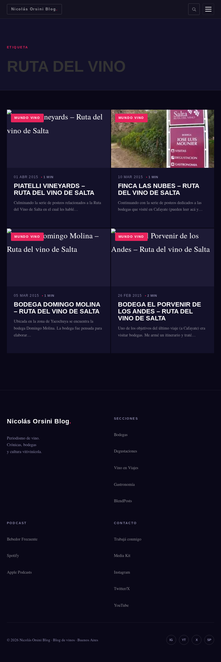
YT (184, 640)
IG (171, 640)
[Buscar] (194, 9)
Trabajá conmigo (127, 539)
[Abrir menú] (208, 9)
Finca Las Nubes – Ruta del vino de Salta (158, 189)
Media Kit (122, 555)
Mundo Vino (27, 117)
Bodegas (120, 434)
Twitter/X (122, 588)
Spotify (13, 555)
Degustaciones (125, 451)
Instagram (122, 572)
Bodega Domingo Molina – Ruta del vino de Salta (57, 308)
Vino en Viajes (126, 467)
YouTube (121, 605)
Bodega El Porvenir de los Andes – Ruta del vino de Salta (159, 311)
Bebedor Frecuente (22, 539)
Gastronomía (124, 484)
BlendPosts (123, 500)
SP (209, 640)
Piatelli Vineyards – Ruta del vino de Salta (54, 189)
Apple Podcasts (19, 572)
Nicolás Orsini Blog (34, 9)
